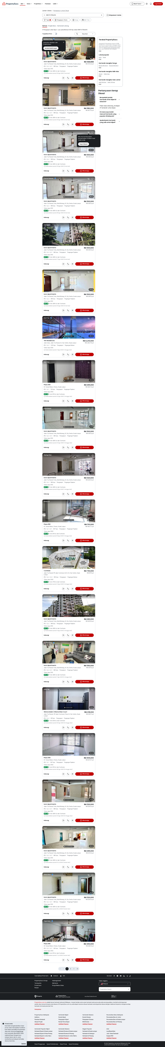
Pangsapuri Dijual (63, 1019)
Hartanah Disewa (87, 1015)
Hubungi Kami (56, 980)
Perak (104, 57)
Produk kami (38, 985)
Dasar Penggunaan (40, 1044)
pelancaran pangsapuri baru (112, 47)
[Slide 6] (71, 57)
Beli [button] (22, 4)
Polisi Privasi (19, 1031)
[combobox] (73, 15)
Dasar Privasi (63, 1044)
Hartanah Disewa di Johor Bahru (68, 1036)
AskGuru (37, 1017)
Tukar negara (103, 981)
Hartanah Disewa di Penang (66, 1033)
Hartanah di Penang (88, 1036)
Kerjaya (37, 987)
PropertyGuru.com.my (40, 1002)
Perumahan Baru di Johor (113, 1017)
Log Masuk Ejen (110, 1031)
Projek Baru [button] (37, 4)
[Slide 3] (67, 57)
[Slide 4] (68, 57)
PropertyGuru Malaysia (42, 1015)
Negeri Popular (87, 1029)
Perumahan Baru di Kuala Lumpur (115, 1019)
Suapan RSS (109, 1036)
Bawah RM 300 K (113, 65)
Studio (100, 74)
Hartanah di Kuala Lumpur (89, 1031)
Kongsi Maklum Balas (58, 985)
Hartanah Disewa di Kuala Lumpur (68, 1031)
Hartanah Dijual (63, 1015)
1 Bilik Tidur (107, 74)
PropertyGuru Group (41, 980)
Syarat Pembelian (73, 1044)
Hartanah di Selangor (88, 1033)
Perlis (100, 57)
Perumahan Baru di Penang (114, 1021)
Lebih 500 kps (102, 82)
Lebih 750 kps (111, 82)
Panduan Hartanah (40, 1019)
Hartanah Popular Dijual (42, 1029)
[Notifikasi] (151, 3)
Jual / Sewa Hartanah (112, 1033)
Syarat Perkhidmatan (52, 1044)
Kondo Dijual (62, 1017)
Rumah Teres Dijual (64, 1021)
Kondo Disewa (86, 1017)
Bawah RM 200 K (103, 65)
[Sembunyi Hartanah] (88, 39)
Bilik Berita (55, 983)
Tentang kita (38, 983)
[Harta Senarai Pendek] (92, 39)
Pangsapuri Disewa (87, 1019)
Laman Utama (46, 10)
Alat (107, 1029)
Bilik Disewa (85, 1021)
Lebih (54, 4)
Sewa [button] (28, 4)
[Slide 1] (64, 57)
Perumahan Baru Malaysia (114, 1015)
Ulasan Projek (38, 1021)
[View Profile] (49, 39)
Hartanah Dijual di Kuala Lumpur (44, 1031)
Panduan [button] (48, 4)
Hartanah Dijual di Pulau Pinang (43, 1033)
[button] (44, 26)
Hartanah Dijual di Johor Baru (43, 1036)
